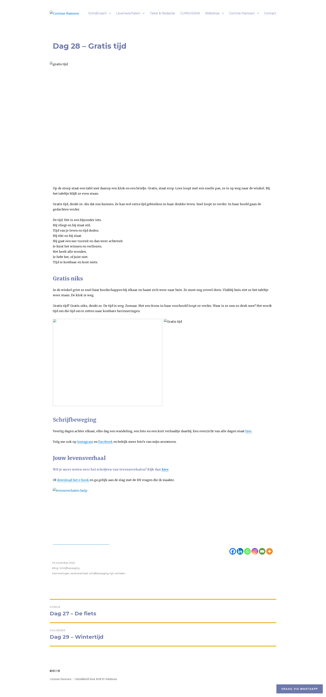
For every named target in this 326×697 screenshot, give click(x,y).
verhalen (120, 573)
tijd (111, 573)
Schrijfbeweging (69, 568)
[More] (269, 551)
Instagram (85, 442)
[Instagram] (254, 551)
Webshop (212, 13)
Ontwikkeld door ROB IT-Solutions (96, 679)
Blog (55, 568)
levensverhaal (79, 573)
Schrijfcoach (97, 13)
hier (248, 431)
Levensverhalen (128, 13)
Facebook (105, 442)
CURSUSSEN (190, 13)
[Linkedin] (240, 551)
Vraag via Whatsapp (299, 688)
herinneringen (61, 573)
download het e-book (73, 480)
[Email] (262, 551)
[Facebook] (232, 551)
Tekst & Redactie (162, 13)
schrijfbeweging (98, 573)
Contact (270, 13)
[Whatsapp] (247, 551)
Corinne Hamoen (242, 13)
